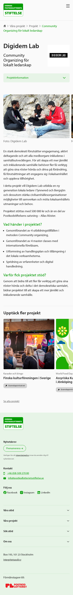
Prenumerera (13, 448)
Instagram (29, 492)
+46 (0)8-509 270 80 (18, 473)
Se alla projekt (11, 401)
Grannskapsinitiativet (16, 385)
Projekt (33, 26)
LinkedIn (45, 492)
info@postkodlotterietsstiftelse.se (26, 478)
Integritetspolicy (22, 455)
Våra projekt (17, 26)
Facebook (12, 492)
